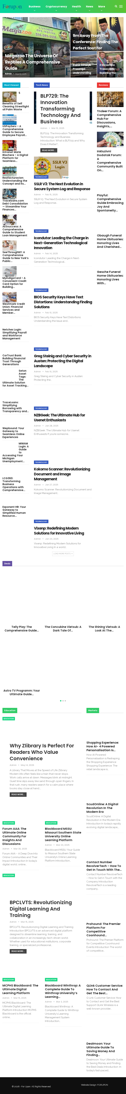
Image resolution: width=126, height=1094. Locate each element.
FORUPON (102, 1085)
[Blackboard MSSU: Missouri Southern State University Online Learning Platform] (63, 814)
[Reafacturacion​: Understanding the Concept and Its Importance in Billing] (9, 171)
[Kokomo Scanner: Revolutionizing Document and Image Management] (51, 453)
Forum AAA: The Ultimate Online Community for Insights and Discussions (14, 836)
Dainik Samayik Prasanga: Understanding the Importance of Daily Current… (83, 72)
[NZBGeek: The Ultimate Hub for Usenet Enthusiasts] (51, 399)
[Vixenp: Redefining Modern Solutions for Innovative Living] (51, 512)
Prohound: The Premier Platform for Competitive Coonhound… (103, 929)
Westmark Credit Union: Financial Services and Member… (13, 308)
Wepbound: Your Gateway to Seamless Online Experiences (13, 432)
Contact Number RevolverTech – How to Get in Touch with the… (104, 866)
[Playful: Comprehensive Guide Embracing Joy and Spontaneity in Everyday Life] (110, 183)
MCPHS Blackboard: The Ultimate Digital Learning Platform (20, 989)
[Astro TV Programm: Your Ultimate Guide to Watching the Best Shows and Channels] (21, 660)
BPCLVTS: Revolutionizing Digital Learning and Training (41, 909)
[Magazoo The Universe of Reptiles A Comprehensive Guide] (36, 47)
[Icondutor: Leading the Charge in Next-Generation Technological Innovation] (51, 222)
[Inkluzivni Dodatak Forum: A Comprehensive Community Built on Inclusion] (110, 139)
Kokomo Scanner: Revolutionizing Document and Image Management (62, 474)
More (101, 6)
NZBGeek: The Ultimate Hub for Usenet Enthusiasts (59, 418)
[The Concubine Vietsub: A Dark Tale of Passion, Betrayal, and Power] (63, 596)
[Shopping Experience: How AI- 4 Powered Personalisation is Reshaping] (105, 727)
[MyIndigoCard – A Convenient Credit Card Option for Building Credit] (9, 271)
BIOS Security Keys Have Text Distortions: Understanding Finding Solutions (63, 302)
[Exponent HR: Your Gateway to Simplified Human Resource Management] (9, 500)
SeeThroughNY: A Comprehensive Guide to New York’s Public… (15, 256)
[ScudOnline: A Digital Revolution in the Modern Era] (105, 789)
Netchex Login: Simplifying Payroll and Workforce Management (14, 334)
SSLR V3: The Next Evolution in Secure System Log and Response (62, 186)
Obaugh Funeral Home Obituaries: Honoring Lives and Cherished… (110, 241)
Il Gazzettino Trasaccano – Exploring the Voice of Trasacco (108, 72)
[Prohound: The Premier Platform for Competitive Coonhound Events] (105, 909)
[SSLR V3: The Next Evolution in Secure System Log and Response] (51, 168)
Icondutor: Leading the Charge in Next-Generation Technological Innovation (61, 242)
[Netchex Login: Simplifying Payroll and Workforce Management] (9, 323)
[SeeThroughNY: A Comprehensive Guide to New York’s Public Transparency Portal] (9, 245)
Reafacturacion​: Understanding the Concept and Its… (14, 180)
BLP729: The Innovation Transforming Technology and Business (60, 108)
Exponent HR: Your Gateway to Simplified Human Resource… (14, 511)
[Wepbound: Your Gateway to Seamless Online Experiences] (9, 421)
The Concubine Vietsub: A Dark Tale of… (63, 628)
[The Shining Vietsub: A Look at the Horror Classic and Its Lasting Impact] (104, 596)
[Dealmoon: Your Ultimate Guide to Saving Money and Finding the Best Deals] (105, 1028)
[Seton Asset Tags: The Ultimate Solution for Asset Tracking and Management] (9, 374)
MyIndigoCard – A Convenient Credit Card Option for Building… (14, 282)
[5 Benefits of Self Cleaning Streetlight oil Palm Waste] (9, 97)
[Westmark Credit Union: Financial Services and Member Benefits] (9, 297)
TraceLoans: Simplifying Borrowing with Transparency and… (15, 407)
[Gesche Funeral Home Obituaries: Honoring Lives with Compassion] (110, 260)
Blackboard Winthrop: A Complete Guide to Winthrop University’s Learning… (63, 991)
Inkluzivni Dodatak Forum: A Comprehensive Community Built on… (110, 160)
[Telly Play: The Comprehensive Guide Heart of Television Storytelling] (21, 596)
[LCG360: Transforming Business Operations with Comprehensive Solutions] (9, 471)
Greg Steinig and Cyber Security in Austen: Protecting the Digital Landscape (62, 361)
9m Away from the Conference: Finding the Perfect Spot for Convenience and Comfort (95, 48)
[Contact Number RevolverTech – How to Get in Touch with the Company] (105, 847)
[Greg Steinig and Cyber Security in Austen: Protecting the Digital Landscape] (51, 340)
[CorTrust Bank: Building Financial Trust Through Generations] (9, 348)
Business (35, 6)
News (89, 6)
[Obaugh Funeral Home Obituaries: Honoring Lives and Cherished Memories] (110, 223)
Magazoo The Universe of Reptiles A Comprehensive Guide (32, 62)
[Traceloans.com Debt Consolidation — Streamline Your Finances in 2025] (9, 194)
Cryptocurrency (56, 6)
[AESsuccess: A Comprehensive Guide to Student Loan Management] (9, 220)
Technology (41, 177)
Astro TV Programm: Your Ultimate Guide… (21, 692)
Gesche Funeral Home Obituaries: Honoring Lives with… (110, 277)
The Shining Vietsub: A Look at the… (104, 628)
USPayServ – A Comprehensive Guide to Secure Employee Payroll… (14, 130)
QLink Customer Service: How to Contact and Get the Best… (104, 989)
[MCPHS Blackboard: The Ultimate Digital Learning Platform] (20, 970)
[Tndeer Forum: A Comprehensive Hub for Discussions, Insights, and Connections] (110, 99)
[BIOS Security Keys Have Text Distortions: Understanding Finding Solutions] (51, 281)
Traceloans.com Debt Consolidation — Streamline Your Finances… (15, 205)
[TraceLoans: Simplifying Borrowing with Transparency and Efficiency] (9, 396)
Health (76, 6)
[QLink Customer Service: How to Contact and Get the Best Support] (105, 971)
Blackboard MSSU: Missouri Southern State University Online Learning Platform (63, 834)
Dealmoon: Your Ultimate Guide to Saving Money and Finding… (100, 1049)
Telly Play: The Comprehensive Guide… (22, 628)
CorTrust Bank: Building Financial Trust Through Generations (13, 360)
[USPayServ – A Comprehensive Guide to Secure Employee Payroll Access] (9, 119)
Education (9, 718)
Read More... (48, 150)
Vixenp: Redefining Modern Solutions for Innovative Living (59, 531)
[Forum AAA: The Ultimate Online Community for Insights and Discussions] (20, 814)
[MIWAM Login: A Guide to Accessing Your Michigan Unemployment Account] (9, 447)
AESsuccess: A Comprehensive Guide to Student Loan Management (14, 231)
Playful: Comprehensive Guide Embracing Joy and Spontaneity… (110, 202)
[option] (63, 634)
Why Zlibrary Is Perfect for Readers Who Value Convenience (42, 752)
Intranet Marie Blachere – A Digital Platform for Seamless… (15, 156)
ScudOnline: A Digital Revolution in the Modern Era (102, 808)
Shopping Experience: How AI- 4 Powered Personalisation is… (102, 746)
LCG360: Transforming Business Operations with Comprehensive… (13, 484)
